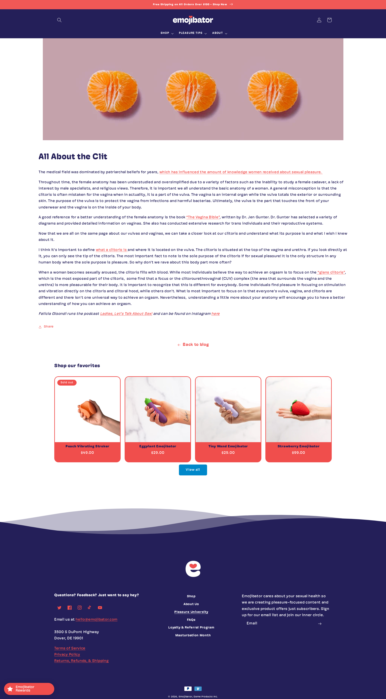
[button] (59, 20)
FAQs (191, 620)
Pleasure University (191, 612)
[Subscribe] (320, 623)
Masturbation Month (193, 635)
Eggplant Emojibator (157, 446)
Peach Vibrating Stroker (87, 446)
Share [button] (48, 326)
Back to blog (196, 345)
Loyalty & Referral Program (191, 627)
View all (193, 470)
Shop (191, 596)
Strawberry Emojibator (299, 446)
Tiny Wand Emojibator (228, 446)
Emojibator (185, 697)
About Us (191, 604)
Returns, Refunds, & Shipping (81, 661)
